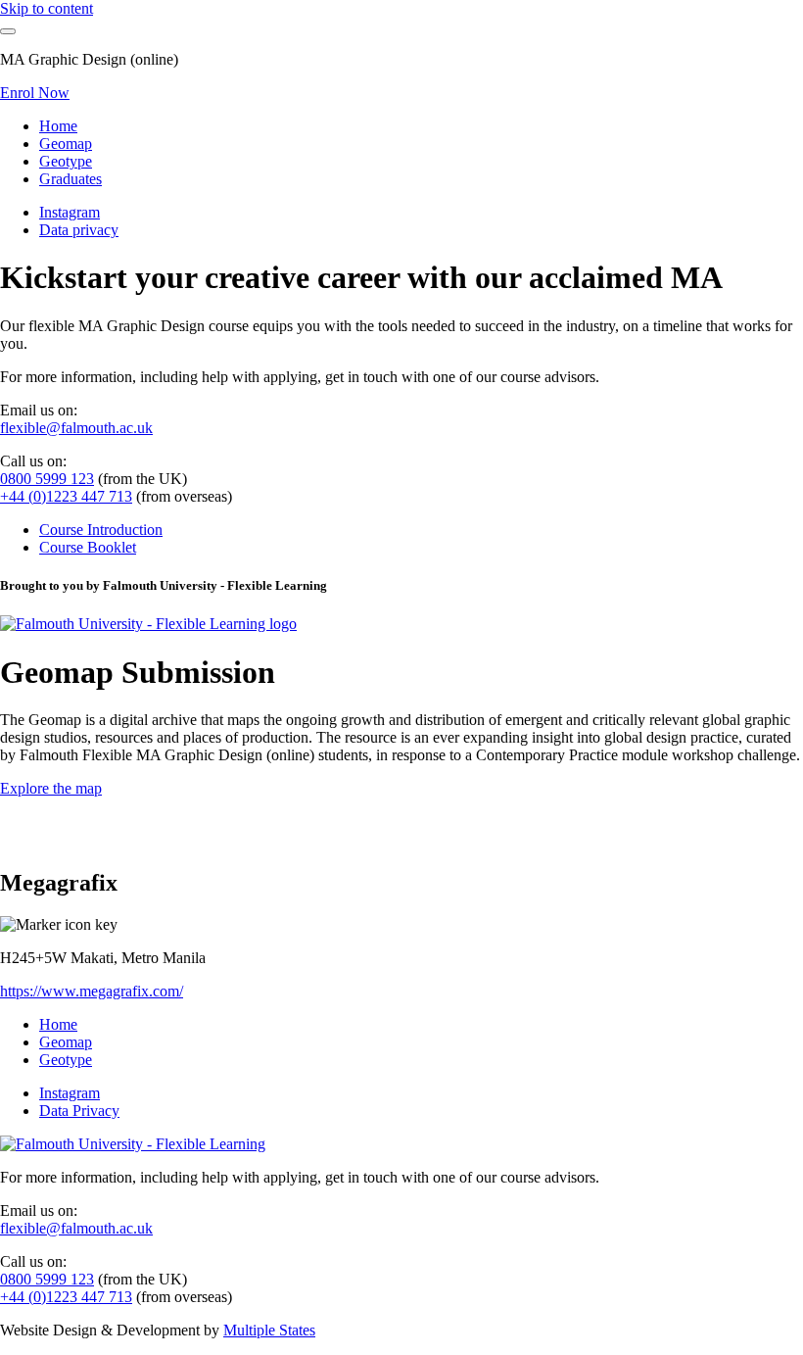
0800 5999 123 (47, 478)
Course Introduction (101, 529)
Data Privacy (79, 1110)
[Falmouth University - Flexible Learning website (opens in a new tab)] (148, 623)
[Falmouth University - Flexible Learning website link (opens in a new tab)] (132, 1144)
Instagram (69, 212)
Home (58, 126)
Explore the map (51, 788)
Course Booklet (87, 547)
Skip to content (46, 8)
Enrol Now (35, 92)
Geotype (65, 161)
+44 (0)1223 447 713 (66, 496)
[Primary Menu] (8, 31)
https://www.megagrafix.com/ (91, 991)
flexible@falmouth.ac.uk (76, 427)
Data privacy (78, 229)
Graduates (70, 178)
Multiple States (269, 1330)
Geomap (65, 143)
